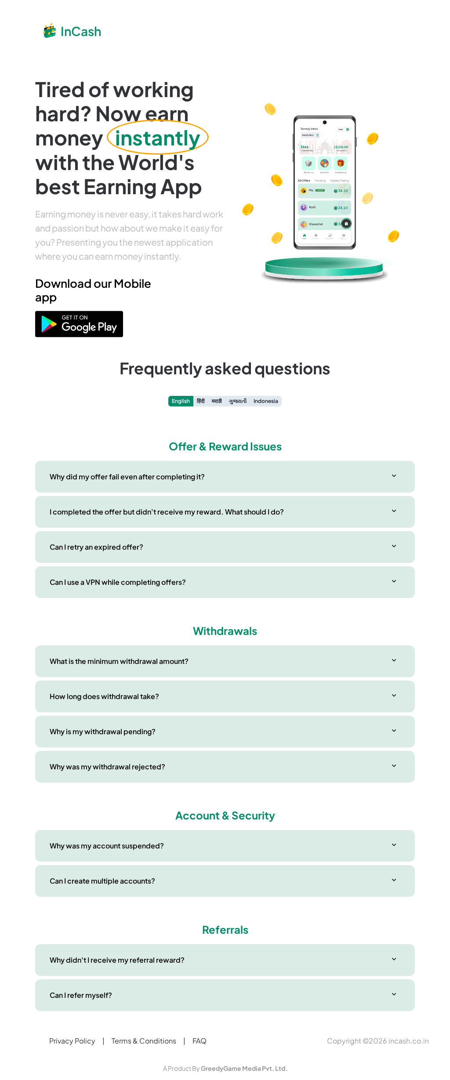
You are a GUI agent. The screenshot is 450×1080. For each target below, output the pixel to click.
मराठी (217, 401)
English (181, 401)
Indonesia (266, 401)
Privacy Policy (72, 1040)
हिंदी (201, 401)
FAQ (199, 1040)
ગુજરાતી (238, 401)
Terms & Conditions (144, 1040)
